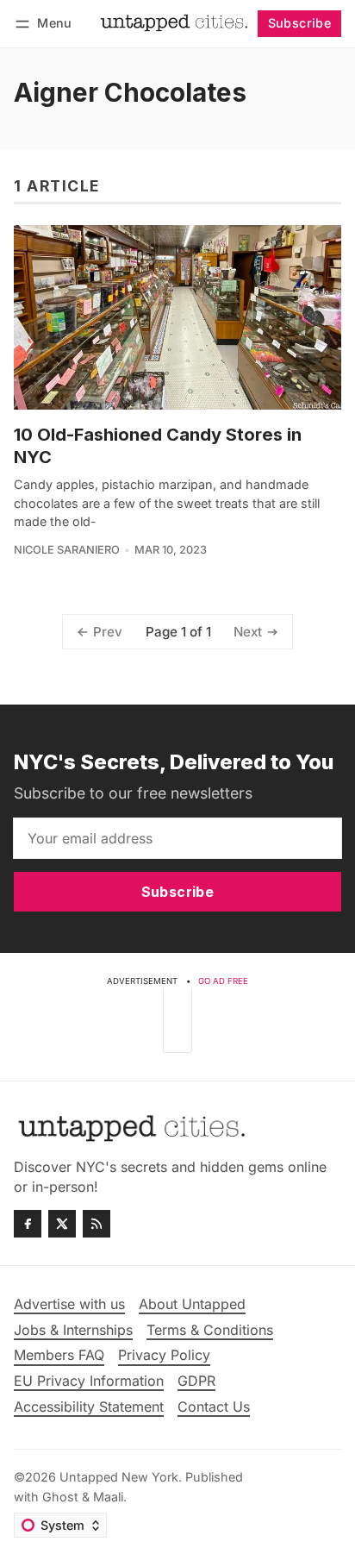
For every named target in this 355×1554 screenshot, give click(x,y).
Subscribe (300, 23)
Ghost (60, 1496)
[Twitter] (62, 1224)
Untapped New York (118, 1476)
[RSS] (96, 1224)
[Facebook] (27, 1224)
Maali (108, 1496)
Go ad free (223, 981)
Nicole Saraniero (67, 549)
